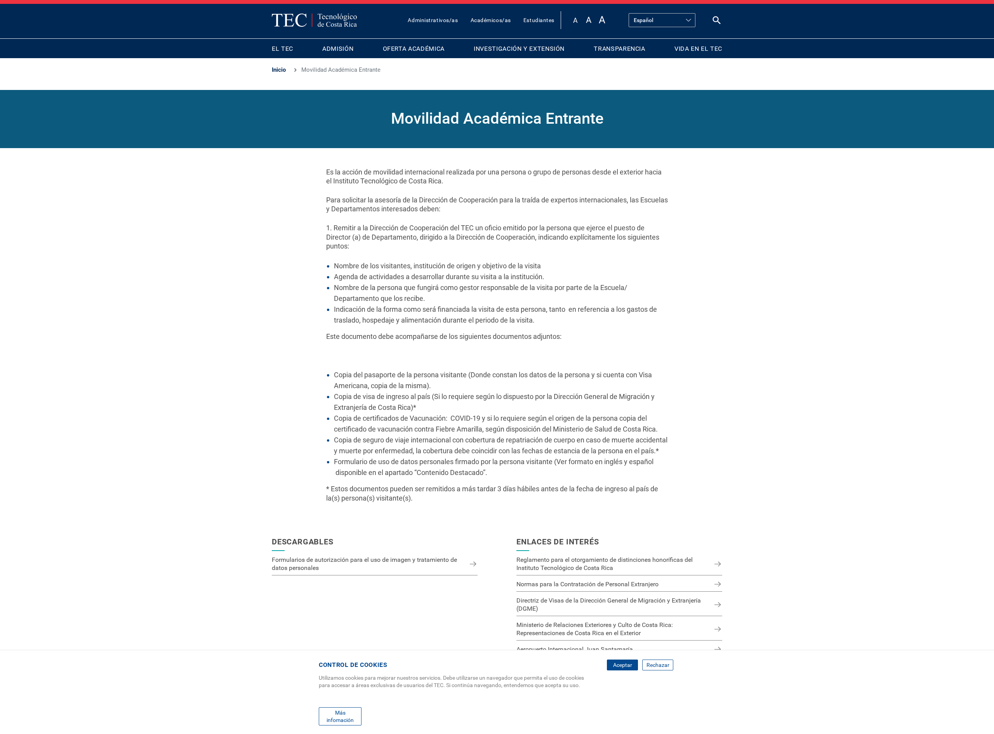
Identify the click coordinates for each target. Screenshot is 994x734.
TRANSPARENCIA (619, 48)
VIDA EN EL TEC (698, 48)
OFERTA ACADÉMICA (414, 48)
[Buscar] (716, 22)
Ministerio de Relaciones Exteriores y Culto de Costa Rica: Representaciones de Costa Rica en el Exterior (594, 629)
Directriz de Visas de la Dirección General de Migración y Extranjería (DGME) (608, 604)
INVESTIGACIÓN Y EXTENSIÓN (519, 48)
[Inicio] (314, 20)
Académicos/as (491, 20)
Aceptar (622, 665)
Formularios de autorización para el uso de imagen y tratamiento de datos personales (364, 564)
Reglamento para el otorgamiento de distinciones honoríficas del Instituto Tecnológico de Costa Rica (604, 564)
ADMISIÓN (337, 48)
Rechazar (657, 665)
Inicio (279, 69)
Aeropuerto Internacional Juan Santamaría (574, 649)
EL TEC (282, 48)
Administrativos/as (433, 20)
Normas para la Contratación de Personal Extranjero (587, 584)
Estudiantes (538, 20)
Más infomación (340, 716)
